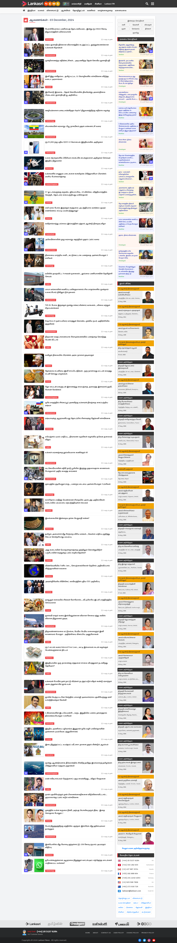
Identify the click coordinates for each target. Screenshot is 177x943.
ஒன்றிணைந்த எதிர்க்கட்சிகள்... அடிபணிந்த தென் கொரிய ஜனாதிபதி (77, 60)
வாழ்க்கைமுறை (105, 10)
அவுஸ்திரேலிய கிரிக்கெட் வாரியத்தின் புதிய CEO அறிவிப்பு (72, 581)
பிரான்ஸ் (129, 907)
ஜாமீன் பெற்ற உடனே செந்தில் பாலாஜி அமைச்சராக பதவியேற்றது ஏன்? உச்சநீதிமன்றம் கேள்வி (78, 698)
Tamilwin (121, 54)
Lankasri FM (110, 4)
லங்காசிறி (76, 4)
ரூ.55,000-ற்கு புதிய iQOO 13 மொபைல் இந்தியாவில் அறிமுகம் (74, 142)
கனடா (135, 903)
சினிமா (98, 4)
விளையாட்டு (53, 10)
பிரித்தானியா (146, 903)
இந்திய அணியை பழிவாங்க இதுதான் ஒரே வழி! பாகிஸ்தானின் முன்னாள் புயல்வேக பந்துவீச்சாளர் (74, 730)
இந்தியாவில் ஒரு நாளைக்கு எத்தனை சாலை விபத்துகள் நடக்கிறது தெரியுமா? (76, 664)
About (95, 933)
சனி (123, 25)
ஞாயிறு (136, 33)
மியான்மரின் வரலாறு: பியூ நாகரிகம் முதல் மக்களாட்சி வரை (73, 126)
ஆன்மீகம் (65, 10)
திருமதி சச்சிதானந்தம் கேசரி (129, 419)
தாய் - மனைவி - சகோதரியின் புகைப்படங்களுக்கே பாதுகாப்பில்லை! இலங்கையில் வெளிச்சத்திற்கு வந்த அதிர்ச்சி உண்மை (127, 175)
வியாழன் (148, 25)
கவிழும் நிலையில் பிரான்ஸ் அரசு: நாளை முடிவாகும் (69, 355)
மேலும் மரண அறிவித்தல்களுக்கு (136, 848)
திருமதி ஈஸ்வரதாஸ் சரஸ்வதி (129, 529)
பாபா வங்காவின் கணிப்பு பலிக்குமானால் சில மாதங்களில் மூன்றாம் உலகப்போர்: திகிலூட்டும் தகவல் (76, 291)
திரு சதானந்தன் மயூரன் (127, 348)
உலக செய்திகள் (124, 903)
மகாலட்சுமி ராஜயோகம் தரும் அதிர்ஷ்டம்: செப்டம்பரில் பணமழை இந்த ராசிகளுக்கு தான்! (127, 111)
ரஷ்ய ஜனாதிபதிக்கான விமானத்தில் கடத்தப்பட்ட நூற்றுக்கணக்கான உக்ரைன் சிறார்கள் (77, 46)
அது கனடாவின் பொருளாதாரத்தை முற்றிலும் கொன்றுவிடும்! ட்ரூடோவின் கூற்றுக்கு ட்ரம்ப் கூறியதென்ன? (73, 551)
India (48, 284)
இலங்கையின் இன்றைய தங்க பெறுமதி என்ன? (67, 518)
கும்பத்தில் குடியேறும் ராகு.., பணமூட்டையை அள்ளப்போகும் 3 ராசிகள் (78, 484)
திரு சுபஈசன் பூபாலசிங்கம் (128, 745)
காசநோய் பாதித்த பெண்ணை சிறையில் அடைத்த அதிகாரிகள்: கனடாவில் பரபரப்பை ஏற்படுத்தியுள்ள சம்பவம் (75, 501)
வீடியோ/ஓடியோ (133, 912)
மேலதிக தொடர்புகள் (129, 855)
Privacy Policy (148, 933)
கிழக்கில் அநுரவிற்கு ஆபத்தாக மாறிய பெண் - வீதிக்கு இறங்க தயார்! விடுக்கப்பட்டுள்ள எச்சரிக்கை (128, 48)
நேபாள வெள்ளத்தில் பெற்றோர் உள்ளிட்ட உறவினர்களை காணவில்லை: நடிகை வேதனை (127, 159)
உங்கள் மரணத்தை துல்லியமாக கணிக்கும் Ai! (66, 452)
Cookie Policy (133, 933)
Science (49, 576)
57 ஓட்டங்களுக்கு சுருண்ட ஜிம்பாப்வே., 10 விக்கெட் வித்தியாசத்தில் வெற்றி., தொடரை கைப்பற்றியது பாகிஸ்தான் (76, 193)
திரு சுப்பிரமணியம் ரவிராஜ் (128, 546)
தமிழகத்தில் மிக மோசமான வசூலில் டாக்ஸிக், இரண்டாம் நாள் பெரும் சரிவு (128, 254)
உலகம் (41, 10)
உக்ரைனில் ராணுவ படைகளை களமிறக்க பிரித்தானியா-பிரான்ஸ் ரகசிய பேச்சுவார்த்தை (75, 175)
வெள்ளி (136, 25)
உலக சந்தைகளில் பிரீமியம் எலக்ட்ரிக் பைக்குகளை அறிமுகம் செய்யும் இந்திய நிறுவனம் (77, 159)
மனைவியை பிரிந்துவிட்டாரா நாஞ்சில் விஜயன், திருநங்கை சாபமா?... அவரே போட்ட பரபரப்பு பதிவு (128, 95)
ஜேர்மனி (139, 907)
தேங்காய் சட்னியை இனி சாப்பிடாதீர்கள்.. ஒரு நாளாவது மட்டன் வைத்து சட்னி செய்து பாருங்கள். (78, 372)
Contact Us (106, 933)
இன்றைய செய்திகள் (136, 21)
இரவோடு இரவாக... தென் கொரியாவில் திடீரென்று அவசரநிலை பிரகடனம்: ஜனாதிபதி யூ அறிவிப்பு (75, 93)
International (50, 55)
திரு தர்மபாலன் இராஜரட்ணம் (129, 762)
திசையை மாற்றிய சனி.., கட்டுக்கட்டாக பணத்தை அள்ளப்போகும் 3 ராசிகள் (76, 256)
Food (48, 381)
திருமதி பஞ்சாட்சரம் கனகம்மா (130, 727)
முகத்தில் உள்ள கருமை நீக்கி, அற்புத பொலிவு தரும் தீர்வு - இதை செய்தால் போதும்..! (75, 811)
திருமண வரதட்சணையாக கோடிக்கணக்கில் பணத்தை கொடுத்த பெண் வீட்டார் (75, 338)
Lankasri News (44, 940)
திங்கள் (148, 29)
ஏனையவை (120, 10)
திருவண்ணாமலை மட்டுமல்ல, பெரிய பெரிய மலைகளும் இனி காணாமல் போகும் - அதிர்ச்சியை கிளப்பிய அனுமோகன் (74, 633)
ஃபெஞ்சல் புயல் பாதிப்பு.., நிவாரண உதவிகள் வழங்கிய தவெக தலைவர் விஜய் (78, 438)
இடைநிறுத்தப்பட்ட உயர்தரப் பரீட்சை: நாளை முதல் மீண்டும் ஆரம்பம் (76, 744)
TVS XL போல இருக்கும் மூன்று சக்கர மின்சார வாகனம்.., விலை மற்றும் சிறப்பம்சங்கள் (77, 306)
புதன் (123, 29)
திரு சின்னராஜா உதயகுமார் (128, 437)
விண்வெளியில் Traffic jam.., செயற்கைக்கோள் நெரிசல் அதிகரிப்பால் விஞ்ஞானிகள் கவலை (77, 567)
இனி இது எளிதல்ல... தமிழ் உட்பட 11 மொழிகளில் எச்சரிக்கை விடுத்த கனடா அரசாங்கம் (77, 77)
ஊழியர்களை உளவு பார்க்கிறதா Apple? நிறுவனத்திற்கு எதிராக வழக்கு (77, 110)
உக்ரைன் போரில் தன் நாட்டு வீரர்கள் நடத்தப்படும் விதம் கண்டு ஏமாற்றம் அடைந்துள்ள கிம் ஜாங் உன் (78, 682)
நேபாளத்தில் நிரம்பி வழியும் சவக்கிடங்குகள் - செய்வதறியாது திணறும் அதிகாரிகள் (128, 207)
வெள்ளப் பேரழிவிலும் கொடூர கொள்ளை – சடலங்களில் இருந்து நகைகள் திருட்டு (127, 270)
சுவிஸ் (120, 907)
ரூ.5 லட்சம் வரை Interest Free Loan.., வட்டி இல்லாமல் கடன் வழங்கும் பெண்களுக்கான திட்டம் (76, 648)
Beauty (48, 218)
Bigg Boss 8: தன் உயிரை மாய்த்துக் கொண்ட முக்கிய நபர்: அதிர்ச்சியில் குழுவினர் (77, 322)
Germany (49, 429)
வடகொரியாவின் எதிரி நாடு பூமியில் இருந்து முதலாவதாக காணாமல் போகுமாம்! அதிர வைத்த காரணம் (77, 469)
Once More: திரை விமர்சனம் (125, 141)
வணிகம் (91, 10)
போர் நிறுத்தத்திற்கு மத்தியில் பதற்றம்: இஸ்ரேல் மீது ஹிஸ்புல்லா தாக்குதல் (75, 827)
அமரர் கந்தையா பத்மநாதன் (129, 310)
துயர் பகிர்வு (125, 283)
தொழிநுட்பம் (79, 10)
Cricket (48, 203)
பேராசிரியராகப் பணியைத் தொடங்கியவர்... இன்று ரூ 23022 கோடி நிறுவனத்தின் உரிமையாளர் (76, 30)
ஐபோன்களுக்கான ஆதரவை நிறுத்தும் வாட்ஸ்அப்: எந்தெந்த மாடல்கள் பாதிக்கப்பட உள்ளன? (78, 861)
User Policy (119, 933)
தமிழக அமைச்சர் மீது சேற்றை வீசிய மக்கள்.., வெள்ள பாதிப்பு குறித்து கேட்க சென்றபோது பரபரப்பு (77, 535)
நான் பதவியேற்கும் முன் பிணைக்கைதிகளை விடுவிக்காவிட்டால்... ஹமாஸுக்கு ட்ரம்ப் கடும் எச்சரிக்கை (76, 796)
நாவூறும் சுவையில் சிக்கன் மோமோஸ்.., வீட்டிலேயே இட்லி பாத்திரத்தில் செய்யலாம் (78, 601)
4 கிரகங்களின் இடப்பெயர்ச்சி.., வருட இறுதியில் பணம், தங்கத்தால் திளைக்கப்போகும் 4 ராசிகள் (76, 714)
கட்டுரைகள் (146, 912)
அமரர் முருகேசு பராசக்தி (127, 780)
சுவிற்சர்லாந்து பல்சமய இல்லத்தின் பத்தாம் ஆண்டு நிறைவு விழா (75, 223)
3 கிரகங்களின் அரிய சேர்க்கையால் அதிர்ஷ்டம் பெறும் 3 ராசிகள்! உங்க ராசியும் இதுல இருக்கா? (128, 127)
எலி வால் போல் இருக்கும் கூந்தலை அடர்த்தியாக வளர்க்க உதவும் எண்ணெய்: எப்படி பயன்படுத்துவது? (75, 209)
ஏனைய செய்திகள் (128, 39)
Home (87, 933)
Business (49, 39)
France (48, 366)
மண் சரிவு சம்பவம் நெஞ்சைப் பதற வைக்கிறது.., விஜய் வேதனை (75, 778)
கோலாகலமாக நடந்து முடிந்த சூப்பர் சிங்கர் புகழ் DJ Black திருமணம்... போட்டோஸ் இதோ (128, 80)
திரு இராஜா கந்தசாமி (126, 564)
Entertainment (51, 331)
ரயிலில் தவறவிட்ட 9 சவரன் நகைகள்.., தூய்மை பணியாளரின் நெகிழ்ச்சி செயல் (78, 275)
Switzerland (50, 234)
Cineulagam (122, 86)
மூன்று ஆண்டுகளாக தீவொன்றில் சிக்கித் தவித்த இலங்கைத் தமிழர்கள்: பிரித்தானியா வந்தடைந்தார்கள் (78, 764)
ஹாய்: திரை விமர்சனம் (127, 235)
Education (49, 755)
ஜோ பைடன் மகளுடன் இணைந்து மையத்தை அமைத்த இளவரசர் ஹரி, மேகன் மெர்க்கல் (78, 388)
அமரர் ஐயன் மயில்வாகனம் (128, 328)
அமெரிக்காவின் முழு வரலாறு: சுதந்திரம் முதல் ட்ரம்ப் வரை (72, 239)
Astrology (49, 266)
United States (51, 250)
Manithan (121, 118)
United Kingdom (51, 184)
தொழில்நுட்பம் (124, 898)
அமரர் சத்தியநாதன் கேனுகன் (130, 816)
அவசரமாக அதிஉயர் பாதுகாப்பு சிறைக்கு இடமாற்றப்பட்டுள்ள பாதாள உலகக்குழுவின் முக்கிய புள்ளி (127, 191)
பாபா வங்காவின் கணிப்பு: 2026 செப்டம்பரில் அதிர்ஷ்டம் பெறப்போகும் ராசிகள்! (128, 222)
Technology (50, 121)
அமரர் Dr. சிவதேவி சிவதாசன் (129, 834)
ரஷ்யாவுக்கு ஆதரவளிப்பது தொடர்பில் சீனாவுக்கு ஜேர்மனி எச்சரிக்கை (77, 418)
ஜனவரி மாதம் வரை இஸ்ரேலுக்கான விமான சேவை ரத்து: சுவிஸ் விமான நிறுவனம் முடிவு (75, 617)
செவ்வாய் (136, 29)
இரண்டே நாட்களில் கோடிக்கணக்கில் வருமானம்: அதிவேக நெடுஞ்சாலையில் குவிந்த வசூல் (126, 64)
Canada (48, 87)
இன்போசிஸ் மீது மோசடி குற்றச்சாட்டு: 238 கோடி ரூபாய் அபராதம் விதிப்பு (75, 846)
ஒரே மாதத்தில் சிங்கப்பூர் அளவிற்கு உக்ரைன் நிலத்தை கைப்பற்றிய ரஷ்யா (76, 404)
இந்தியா (31, 10)
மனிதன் (88, 4)
